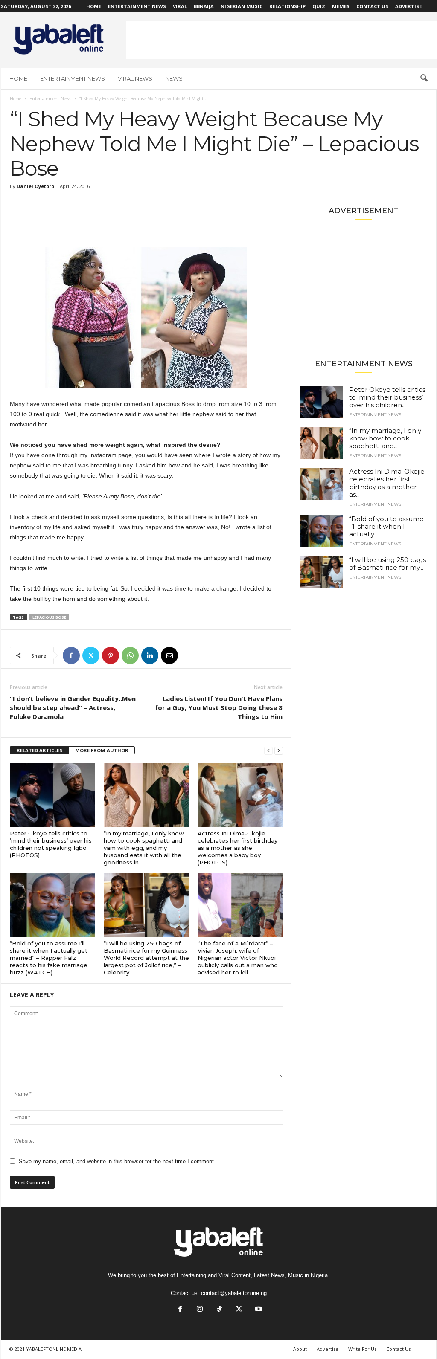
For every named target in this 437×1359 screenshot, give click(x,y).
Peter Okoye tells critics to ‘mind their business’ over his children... (387, 397)
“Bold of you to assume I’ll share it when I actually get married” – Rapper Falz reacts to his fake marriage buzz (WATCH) (48, 958)
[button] (423, 78)
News (174, 78)
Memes (341, 6)
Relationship (287, 6)
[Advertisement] (281, 40)
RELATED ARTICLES (39, 750)
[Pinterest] (110, 655)
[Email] (169, 655)
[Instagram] (200, 1310)
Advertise (408, 6)
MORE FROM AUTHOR (101, 750)
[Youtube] (258, 1310)
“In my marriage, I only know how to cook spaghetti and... (385, 438)
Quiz (318, 6)
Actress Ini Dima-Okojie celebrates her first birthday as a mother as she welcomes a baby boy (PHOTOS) (237, 848)
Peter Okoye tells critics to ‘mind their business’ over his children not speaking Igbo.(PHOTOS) (51, 844)
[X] (90, 655)
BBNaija (204, 6)
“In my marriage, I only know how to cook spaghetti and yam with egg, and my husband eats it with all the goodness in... (144, 848)
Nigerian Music (241, 6)
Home (93, 6)
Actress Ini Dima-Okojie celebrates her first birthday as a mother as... (387, 482)
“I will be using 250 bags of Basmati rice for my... (387, 563)
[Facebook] (71, 655)
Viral (180, 6)
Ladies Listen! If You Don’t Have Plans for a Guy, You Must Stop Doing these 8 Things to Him (219, 707)
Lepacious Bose (49, 617)
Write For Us (362, 1349)
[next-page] (278, 750)
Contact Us (372, 6)
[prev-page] (268, 750)
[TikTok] (219, 1310)
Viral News (135, 78)
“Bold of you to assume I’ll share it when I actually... (386, 526)
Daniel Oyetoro (35, 186)
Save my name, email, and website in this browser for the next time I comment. (117, 1161)
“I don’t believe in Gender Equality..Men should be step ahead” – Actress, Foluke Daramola (73, 707)
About (300, 1349)
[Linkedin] (149, 655)
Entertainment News (137, 6)
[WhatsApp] (130, 655)
